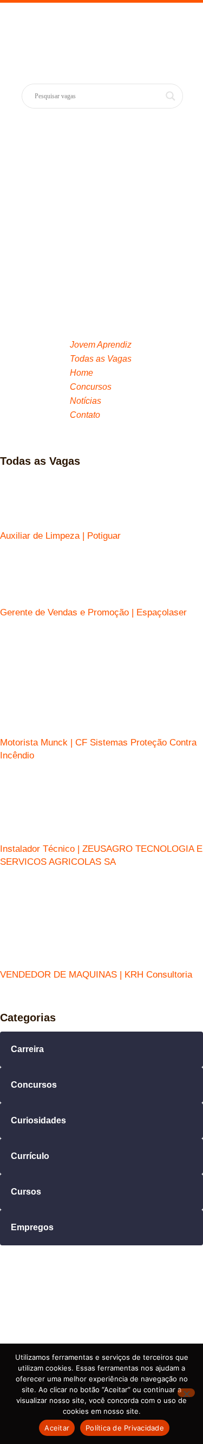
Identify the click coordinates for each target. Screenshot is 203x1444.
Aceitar (56, 1427)
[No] (186, 1392)
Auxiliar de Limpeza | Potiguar (60, 536)
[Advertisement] (101, 220)
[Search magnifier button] (170, 96)
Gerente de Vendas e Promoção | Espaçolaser (93, 612)
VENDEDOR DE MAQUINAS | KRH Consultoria (96, 975)
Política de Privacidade (125, 1427)
